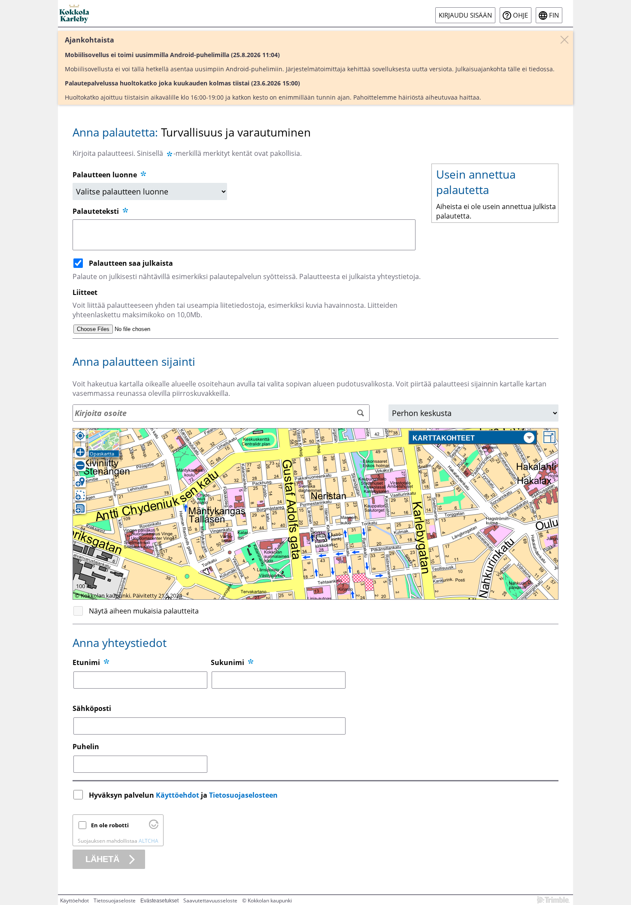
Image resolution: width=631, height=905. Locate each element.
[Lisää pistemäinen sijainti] (80, 481)
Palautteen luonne (106, 174)
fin (554, 15)
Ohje (520, 15)
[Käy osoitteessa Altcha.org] (153, 827)
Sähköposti (92, 708)
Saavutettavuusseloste (210, 900)
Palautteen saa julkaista (131, 263)
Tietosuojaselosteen (243, 795)
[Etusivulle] (75, 13)
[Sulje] (564, 39)
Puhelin (86, 746)
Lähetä (102, 859)
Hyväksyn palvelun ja (183, 795)
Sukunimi (227, 662)
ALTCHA (148, 840)
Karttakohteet (444, 438)
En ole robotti (110, 825)
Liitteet (85, 292)
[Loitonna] (80, 465)
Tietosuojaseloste (115, 900)
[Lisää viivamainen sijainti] (80, 495)
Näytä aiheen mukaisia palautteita (144, 611)
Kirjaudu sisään (465, 15)
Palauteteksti (97, 211)
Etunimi (86, 662)
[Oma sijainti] (80, 435)
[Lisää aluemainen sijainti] (80, 508)
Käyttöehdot (177, 795)
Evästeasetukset (159, 900)
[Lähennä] (80, 452)
